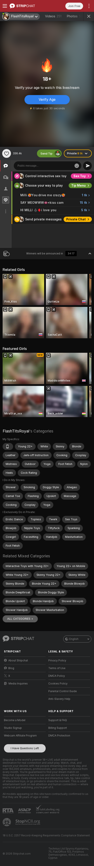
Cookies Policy (58, 683)
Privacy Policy (57, 660)
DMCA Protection (59, 735)
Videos (53, 16)
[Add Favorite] (6, 153)
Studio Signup (13, 727)
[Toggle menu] (5, 6)
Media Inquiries (18, 683)
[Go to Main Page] (28, 6)
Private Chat (76, 219)
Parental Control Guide (62, 691)
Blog (11, 668)
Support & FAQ (57, 720)
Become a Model (14, 720)
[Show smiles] (76, 165)
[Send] (87, 165)
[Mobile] (8, 446)
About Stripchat (18, 660)
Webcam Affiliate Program (20, 735)
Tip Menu (78, 185)
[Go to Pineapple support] (7, 822)
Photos (76, 16)
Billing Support (57, 727)
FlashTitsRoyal (16, 431)
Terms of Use (56, 668)
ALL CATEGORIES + (20, 618)
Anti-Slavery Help (59, 698)
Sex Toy (79, 176)
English (73, 639)
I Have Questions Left (25, 748)
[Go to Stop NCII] (28, 822)
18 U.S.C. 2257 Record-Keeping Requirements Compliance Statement (46, 835)
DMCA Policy (56, 675)
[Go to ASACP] (25, 810)
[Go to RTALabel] (8, 811)
